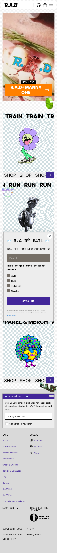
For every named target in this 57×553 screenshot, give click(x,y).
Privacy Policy (34, 534)
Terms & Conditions (12, 534)
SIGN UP (28, 301)
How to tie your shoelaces (14, 501)
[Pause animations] (32, 5)
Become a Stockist (10, 452)
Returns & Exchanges (12, 470)
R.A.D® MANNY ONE (26, 89)
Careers (6, 482)
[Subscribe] (49, 416)
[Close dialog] (50, 236)
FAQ (4, 476)
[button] (15, 436)
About (5, 440)
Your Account (8, 458)
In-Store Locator (10, 446)
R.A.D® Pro (7, 494)
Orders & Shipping (10, 464)
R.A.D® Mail (7, 488)
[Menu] (51, 5)
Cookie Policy (9, 538)
